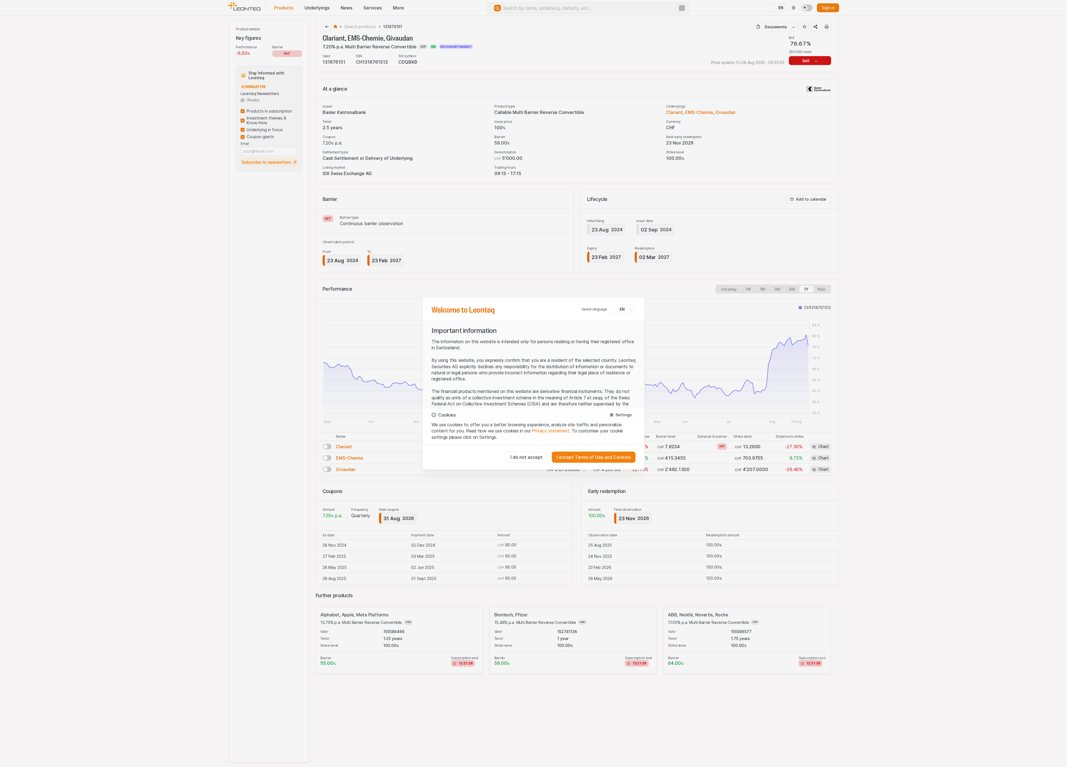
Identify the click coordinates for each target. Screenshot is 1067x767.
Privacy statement (550, 431)
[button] (620, 414)
